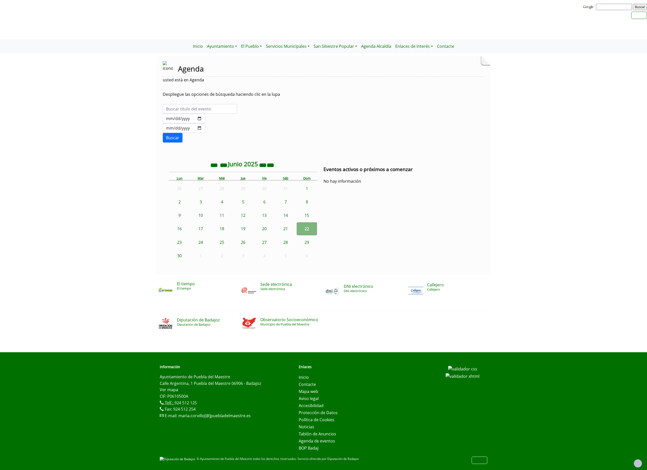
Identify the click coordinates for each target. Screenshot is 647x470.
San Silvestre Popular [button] (334, 46)
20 (264, 228)
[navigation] (614, 7)
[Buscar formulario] (172, 138)
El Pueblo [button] (250, 46)
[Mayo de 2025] (224, 165)
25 (222, 242)
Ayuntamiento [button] (220, 46)
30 (179, 255)
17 (200, 228)
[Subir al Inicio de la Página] (638, 463)
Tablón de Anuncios (317, 434)
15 (307, 215)
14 (285, 215)
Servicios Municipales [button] (286, 46)
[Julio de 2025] (270, 165)
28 (285, 242)
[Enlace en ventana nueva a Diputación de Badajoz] (178, 459)
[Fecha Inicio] (184, 118)
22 (307, 228)
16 (179, 228)
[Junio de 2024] (214, 165)
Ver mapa (169, 389)
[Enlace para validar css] (462, 368)
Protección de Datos (318, 412)
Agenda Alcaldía (376, 46)
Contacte (445, 46)
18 (222, 228)
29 (307, 242)
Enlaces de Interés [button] (412, 46)
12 (243, 215)
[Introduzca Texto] (200, 109)
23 (179, 242)
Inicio (198, 46)
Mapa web (308, 391)
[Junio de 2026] (263, 165)
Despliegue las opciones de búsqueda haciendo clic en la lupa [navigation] (221, 94)
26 (243, 242)
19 (243, 228)
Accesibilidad (311, 405)
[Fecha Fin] (184, 128)
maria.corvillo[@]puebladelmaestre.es (214, 415)
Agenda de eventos (317, 441)
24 (200, 242)
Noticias (306, 427)
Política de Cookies (316, 419)
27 (264, 242)
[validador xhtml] (462, 376)
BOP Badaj (308, 448)
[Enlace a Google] (589, 6)
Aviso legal (309, 398)
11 (222, 215)
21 (285, 228)
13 (264, 215)
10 (200, 215)
